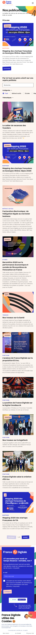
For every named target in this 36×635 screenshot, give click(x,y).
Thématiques (7, 98)
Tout (6, 93)
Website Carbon (21, 599)
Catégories (6, 90)
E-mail (5, 572)
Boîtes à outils (16, 93)
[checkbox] (4, 581)
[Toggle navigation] (32, 3)
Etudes (27, 93)
